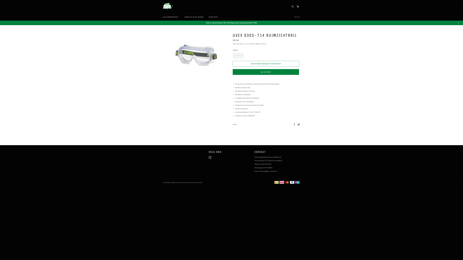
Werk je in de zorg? (194, 17)
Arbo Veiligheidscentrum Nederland (179, 182)
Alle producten (170, 17)
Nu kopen (266, 72)
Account (297, 17)
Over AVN (213, 17)
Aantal (235, 50)
